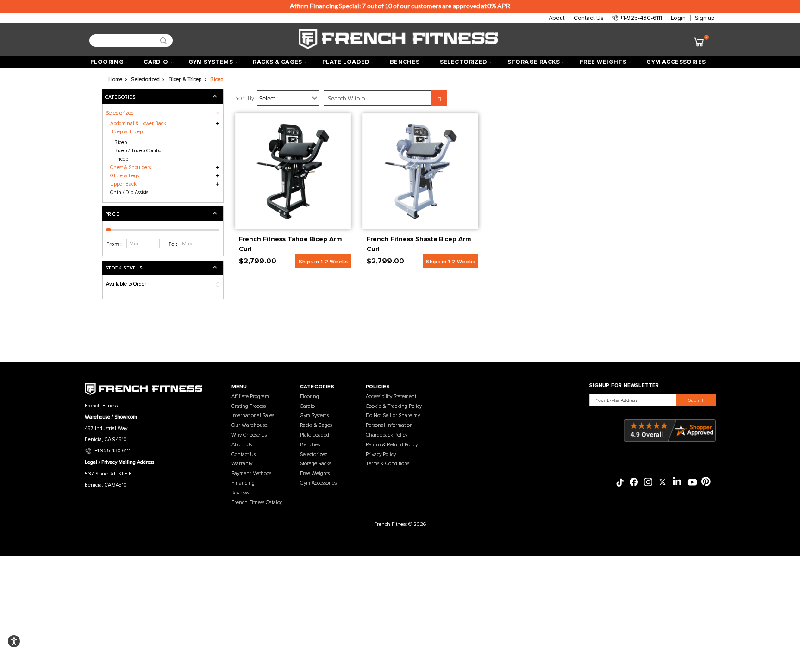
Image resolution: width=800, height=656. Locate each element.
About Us (241, 444)
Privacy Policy (381, 454)
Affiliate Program (250, 396)
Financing (243, 483)
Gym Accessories (318, 483)
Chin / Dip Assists (129, 192)
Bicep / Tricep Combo (137, 151)
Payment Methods (251, 473)
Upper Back (123, 184)
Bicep (120, 142)
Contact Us (589, 18)
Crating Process (248, 406)
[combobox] (127, 40)
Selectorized (314, 454)
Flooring (309, 396)
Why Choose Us (249, 434)
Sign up (704, 18)
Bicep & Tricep (126, 132)
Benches (310, 444)
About (557, 18)
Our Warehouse (249, 425)
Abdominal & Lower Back (138, 123)
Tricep (121, 159)
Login (678, 18)
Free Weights (315, 473)
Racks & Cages (316, 425)
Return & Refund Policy (392, 444)
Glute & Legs (124, 176)
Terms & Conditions (387, 463)
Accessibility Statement (391, 396)
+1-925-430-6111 (641, 18)
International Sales (252, 415)
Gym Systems (314, 415)
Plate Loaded (314, 434)
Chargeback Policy (386, 434)
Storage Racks (315, 463)
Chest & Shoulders (130, 167)
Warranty (241, 463)
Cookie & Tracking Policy (394, 406)
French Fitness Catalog (257, 502)
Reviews (240, 492)
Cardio (307, 406)
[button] (162, 213)
